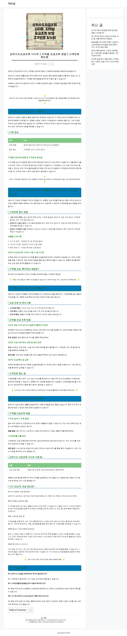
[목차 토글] (29, 610)
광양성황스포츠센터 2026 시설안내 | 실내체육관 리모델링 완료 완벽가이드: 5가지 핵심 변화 (104, 44)
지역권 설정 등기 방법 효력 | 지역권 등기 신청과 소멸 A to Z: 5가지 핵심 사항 (105, 61)
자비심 (11, 3)
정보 (45, 617)
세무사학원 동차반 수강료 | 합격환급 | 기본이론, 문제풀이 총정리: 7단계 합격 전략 (104, 53)
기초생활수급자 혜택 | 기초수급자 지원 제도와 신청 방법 (45, 622)
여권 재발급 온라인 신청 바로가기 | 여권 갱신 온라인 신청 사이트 (45, 620)
